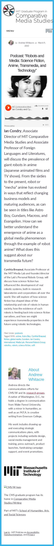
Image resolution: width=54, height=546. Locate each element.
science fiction (24, 345)
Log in (7, 532)
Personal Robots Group (35, 342)
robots (15, 345)
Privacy (31, 535)
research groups (35, 393)
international (9, 342)
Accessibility (33, 532)
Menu (10, 31)
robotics (7, 345)
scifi (33, 345)
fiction (7, 339)
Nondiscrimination (13, 535)
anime (18, 336)
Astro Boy (26, 336)
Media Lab (20, 342)
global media (15, 339)
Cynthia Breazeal (39, 336)
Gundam (25, 339)
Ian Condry (35, 339)
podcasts (19, 333)
